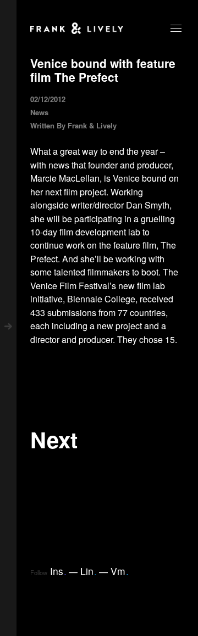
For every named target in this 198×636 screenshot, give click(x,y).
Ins (58, 571)
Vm (120, 571)
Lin (88, 571)
